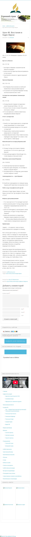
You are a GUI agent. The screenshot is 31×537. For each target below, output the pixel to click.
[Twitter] (13, 331)
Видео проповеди (7, 427)
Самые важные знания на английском (12, 476)
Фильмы (5, 457)
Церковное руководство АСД (12, 396)
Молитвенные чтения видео (10, 478)
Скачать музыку (9, 432)
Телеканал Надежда (10, 416)
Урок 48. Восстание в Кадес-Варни (14, 273)
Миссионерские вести (8, 404)
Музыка (5, 430)
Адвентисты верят (7, 394)
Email (22, 312)
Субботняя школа (11, 272)
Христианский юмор (8, 452)
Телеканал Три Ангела (10, 413)
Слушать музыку (9, 438)
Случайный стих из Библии (11, 357)
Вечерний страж (9, 446)
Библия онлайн (6, 462)
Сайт (22, 315)
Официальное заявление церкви (13, 401)
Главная (5, 391)
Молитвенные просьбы (8, 454)
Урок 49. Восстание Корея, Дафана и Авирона (17, 281)
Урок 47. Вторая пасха (14, 279)
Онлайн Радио (8, 421)
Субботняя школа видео (9, 468)
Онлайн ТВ (5, 407)
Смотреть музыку (9, 435)
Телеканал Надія (9, 419)
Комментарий (6, 293)
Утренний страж (9, 443)
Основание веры (9, 398)
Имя (22, 309)
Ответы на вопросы (8, 465)
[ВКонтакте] (12, 331)
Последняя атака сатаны (9, 473)
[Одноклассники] (15, 331)
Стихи (4, 460)
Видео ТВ (7, 424)
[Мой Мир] (17, 331)
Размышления (6, 441)
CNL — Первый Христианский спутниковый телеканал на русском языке (15, 410)
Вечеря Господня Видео (9, 470)
